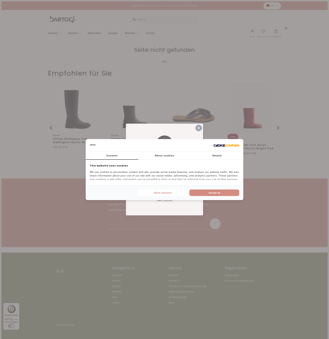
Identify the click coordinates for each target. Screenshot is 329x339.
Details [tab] (217, 155)
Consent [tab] (112, 155)
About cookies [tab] (164, 155)
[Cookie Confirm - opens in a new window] (226, 145)
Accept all (214, 192)
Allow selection (163, 192)
